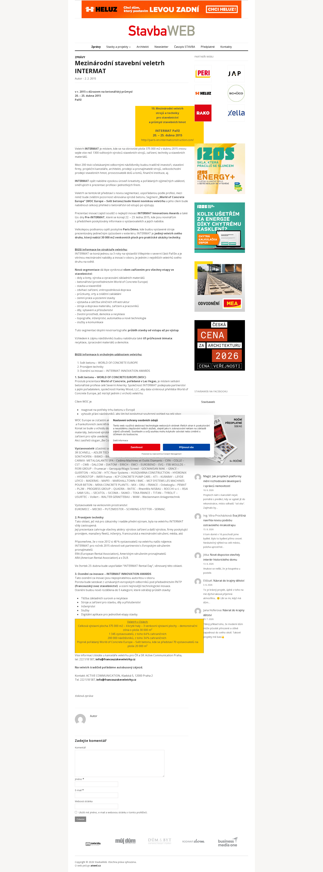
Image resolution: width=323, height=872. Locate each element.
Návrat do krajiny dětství (228, 580)
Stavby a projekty (117, 47)
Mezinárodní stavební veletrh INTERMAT (120, 67)
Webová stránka (84, 801)
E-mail (78, 790)
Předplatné (208, 47)
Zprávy (96, 47)
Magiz (207, 476)
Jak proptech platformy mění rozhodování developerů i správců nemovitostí (222, 481)
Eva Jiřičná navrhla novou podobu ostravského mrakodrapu (224, 520)
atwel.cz (96, 865)
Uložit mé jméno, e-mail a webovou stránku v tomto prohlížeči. (113, 812)
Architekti (143, 47)
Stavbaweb (208, 402)
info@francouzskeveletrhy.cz (115, 659)
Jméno (78, 779)
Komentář (80, 747)
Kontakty (226, 47)
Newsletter (161, 47)
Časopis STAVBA (184, 47)
